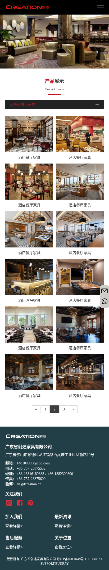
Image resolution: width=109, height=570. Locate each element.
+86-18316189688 (30, 474)
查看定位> (63, 547)
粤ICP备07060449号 (70, 559)
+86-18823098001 (61, 474)
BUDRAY (62, 564)
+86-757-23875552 (31, 469)
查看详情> (14, 526)
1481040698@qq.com (33, 463)
